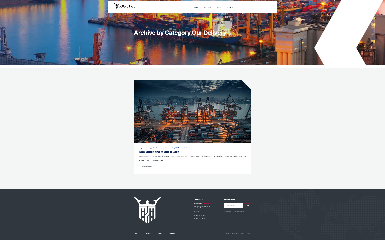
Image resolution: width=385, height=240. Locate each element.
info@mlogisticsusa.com (202, 207)
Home (196, 7)
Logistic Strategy (145, 148)
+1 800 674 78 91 (200, 215)
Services (207, 7)
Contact (231, 7)
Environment (145, 160)
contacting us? (207, 203)
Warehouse (158, 160)
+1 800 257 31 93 (199, 218)
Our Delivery (158, 148)
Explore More (147, 167)
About (219, 7)
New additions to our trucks (159, 152)
